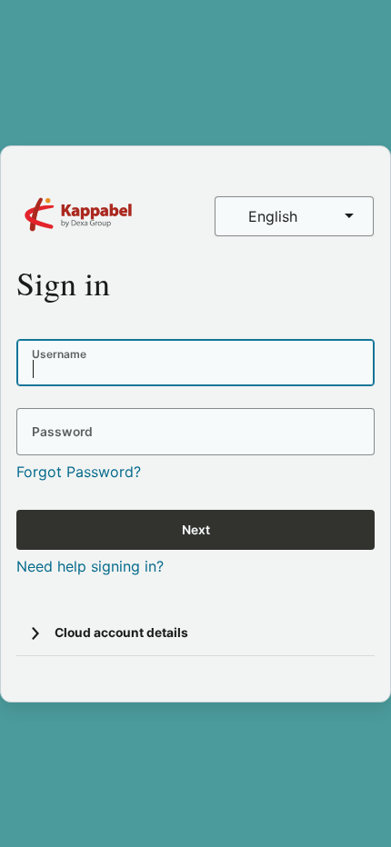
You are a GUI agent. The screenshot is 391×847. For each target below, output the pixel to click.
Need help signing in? (90, 566)
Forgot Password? (78, 472)
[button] (35, 633)
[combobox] (294, 216)
